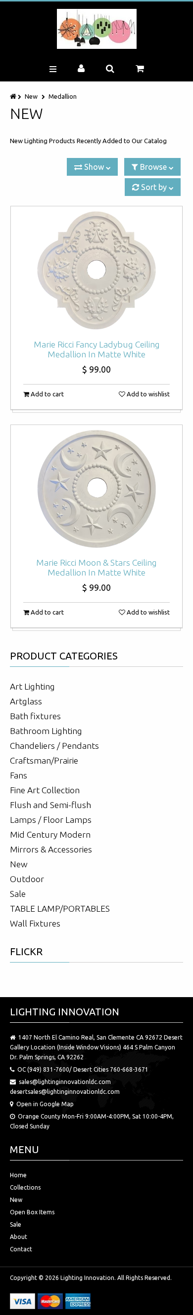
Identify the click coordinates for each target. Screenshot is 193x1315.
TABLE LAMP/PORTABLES (60, 908)
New (31, 96)
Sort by (154, 187)
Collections (25, 1187)
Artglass (26, 701)
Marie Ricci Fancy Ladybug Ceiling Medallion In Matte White (97, 349)
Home (18, 1175)
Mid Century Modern (50, 834)
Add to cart (46, 393)
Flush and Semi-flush (50, 805)
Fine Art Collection (45, 790)
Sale (18, 893)
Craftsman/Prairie (44, 760)
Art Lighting (32, 686)
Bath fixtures (35, 716)
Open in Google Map (45, 1104)
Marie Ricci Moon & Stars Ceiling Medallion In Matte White (96, 567)
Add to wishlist (147, 393)
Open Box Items (32, 1212)
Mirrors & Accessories (51, 849)
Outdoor (27, 879)
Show (94, 166)
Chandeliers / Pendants (54, 745)
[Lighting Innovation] (97, 29)
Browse (153, 166)
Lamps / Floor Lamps (51, 819)
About (18, 1237)
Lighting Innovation (87, 1278)
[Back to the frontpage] (14, 96)
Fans (18, 775)
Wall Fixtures (35, 923)
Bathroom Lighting (46, 730)
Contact (21, 1249)
